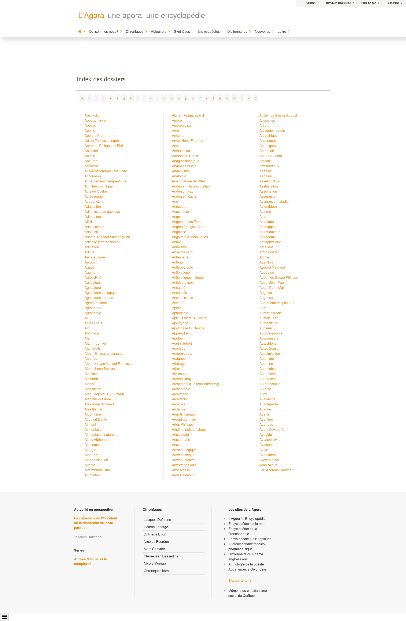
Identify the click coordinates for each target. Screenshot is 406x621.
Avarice (265, 409)
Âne (175, 201)
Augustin (266, 297)
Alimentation (94, 429)
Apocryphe (180, 323)
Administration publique (102, 211)
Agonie (90, 272)
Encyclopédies (209, 31)
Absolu (90, 155)
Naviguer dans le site (338, 3)
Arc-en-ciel (180, 373)
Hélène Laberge (156, 526)
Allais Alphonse (96, 439)
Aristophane (181, 439)
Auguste (265, 292)
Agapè (90, 267)
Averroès (266, 424)
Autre (263, 393)
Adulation (92, 247)
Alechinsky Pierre (98, 399)
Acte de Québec (97, 191)
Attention (266, 262)
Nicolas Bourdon (156, 541)
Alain (88, 338)
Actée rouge (94, 196)
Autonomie (267, 373)
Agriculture (93, 287)
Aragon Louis (182, 353)
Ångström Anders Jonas (190, 236)
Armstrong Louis (184, 464)
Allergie (90, 449)
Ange (176, 216)
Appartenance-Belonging (247, 569)
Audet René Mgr (271, 287)
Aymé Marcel (269, 459)
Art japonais (268, 140)
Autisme (265, 328)
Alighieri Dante (96, 419)
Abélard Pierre (95, 135)
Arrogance (267, 120)
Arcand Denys (182, 378)
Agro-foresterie (96, 302)
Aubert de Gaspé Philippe (278, 277)
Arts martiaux (269, 165)
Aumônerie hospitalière (276, 302)
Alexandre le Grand (99, 404)
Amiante (178, 135)
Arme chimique (183, 454)
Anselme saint (182, 252)
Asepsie (265, 170)
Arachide (178, 348)
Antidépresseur (183, 282)
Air (87, 328)
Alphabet (91, 454)
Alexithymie (93, 409)
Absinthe (91, 150)
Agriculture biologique (101, 292)
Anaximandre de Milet (188, 181)
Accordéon (93, 176)
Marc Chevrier (154, 548)
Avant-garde (268, 404)
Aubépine (266, 272)
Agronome (92, 307)
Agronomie (93, 312)
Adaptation (93, 206)
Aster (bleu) (268, 206)
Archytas (178, 409)
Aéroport (91, 262)
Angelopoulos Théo (187, 221)
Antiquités (179, 292)
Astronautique (269, 231)
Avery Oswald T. (271, 429)
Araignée (179, 358)
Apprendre (180, 333)
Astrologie (267, 226)
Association (268, 191)
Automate (266, 358)
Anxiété (177, 302)
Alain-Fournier (95, 343)
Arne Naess (181, 469)
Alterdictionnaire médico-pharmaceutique (247, 546)
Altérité (90, 464)
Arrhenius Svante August (278, 115)
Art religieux (268, 145)
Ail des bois (93, 323)
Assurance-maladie (274, 201)
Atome (264, 257)
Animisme (179, 247)
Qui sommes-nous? (103, 31)
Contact (310, 3)
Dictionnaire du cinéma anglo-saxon (245, 556)
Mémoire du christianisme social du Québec (247, 593)
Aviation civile (269, 439)
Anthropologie (182, 267)
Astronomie (268, 236)
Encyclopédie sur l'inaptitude (250, 538)
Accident (91, 165)
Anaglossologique (185, 160)
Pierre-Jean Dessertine (161, 556)
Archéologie (181, 388)
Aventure (266, 419)
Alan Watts (93, 348)
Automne (266, 363)
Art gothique (268, 135)
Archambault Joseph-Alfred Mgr (195, 383)
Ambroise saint (183, 125)
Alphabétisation (96, 459)
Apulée (177, 338)
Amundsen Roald (185, 155)
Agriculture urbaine (99, 297)
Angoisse (179, 231)
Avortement (268, 454)
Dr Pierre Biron (155, 534)
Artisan (264, 160)
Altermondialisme (98, 469)
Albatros (91, 358)
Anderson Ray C (184, 196)
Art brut (264, 125)
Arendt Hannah (183, 414)
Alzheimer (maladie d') (189, 115)
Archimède (180, 393)
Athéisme (266, 247)
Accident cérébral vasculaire (106, 170)
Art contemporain (272, 130)
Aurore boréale (270, 312)
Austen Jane (268, 317)
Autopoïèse (268, 378)
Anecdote (179, 206)
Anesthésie (180, 211)
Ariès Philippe (182, 424)
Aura (263, 307)
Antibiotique (181, 272)
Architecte (179, 399)
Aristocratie (180, 434)
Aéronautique (95, 257)
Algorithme (93, 414)
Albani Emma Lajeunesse (104, 353)
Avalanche (267, 399)
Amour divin (181, 150)
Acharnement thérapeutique (105, 181)
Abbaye (90, 125)
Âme (175, 130)
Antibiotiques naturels (188, 277)
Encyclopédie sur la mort (246, 523)
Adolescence (94, 226)
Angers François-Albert (189, 226)
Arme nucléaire (183, 459)
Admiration (93, 216)
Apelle (177, 307)
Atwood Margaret (272, 267)
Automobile (268, 368)
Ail (87, 317)
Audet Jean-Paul (272, 282)
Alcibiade (92, 378)
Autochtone (268, 343)
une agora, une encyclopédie (156, 14)
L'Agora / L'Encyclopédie (247, 518)
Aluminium (93, 475)
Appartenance (95, 120)
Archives (178, 404)
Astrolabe (266, 221)
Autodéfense (268, 348)
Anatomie (179, 176)
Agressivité (93, 277)
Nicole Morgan (155, 563)
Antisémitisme (182, 297)
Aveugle (265, 434)
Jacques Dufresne (157, 519)
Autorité (265, 388)
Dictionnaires (237, 31)
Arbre (176, 368)
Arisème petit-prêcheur (189, 429)
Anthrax (178, 262)
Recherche (393, 3)
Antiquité (178, 287)
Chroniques (134, 31)
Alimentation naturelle (101, 434)
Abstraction (93, 115)
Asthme (265, 211)
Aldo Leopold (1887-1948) (104, 393)
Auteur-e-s (158, 31)
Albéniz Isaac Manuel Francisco (108, 363)
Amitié (176, 145)
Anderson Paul (183, 191)
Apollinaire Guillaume (188, 328)
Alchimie (91, 373)
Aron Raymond (183, 475)
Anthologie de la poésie (246, 564)
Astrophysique (270, 241)
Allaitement (93, 444)
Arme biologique (184, 449)
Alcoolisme (93, 388)
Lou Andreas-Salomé (275, 469)
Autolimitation (269, 353)
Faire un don (368, 3)
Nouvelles (262, 31)
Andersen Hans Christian (191, 186)
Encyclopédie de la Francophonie (242, 531)
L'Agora (91, 14)
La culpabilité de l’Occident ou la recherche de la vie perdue (95, 523)
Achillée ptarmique (99, 186)
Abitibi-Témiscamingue (102, 140)
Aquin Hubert (182, 343)
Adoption (91, 231)
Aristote (177, 444)
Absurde (91, 160)
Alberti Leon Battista (100, 368)
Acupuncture (94, 201)
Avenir (264, 414)
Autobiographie (271, 333)
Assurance (267, 196)
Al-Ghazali (92, 333)
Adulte (89, 252)
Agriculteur (93, 282)
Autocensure (268, 338)
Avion (263, 449)
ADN (88, 221)
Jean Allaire (268, 464)
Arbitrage (179, 363)
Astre (263, 216)
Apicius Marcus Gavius (189, 317)
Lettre (282, 31)
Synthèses (182, 31)
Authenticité (268, 323)
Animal (177, 241)
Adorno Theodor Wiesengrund (107, 236)
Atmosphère (268, 252)
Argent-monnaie (184, 419)
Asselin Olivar (269, 181)
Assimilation (268, 186)
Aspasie (265, 176)
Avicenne (266, 444)
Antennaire (180, 257)
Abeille (90, 130)
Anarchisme (181, 170)
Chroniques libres (157, 570)
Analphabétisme (184, 165)
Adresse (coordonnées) (102, 241)
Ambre (177, 120)
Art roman (266, 150)
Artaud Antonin (270, 155)
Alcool (89, 383)
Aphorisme (180, 312)
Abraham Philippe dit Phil (104, 145)
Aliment (90, 424)
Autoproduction (270, 383)
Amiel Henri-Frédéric (187, 140)
